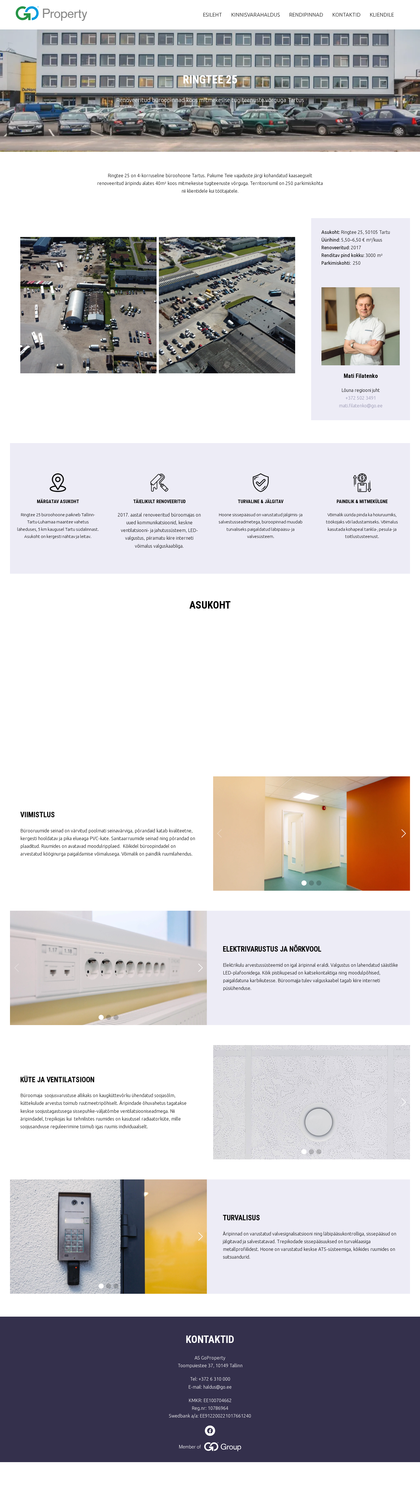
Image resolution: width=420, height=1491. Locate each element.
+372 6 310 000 (214, 1379)
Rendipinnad (306, 14)
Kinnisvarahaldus (255, 14)
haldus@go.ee (217, 1387)
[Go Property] (79, 14)
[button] (304, 883)
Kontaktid (346, 14)
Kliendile (382, 14)
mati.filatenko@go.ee (361, 405)
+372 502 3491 (360, 397)
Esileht (212, 14)
